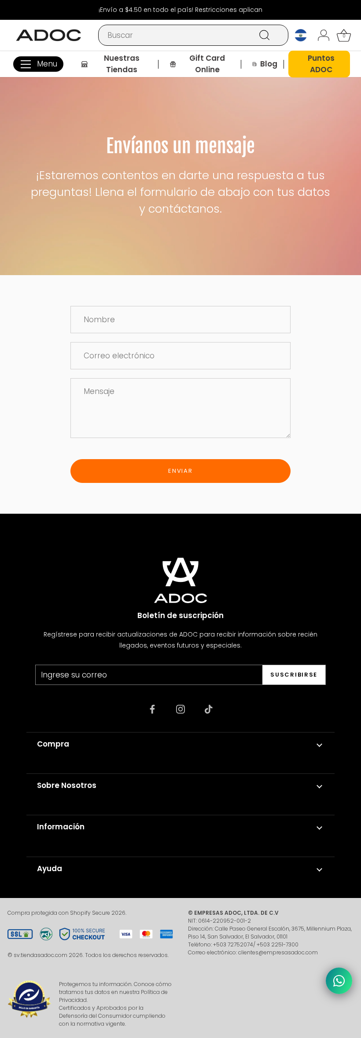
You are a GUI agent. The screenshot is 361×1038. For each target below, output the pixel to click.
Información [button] (61, 826)
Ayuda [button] (49, 868)
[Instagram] (180, 708)
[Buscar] (264, 35)
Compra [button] (53, 744)
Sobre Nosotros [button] (66, 785)
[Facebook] (152, 708)
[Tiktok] (208, 708)
